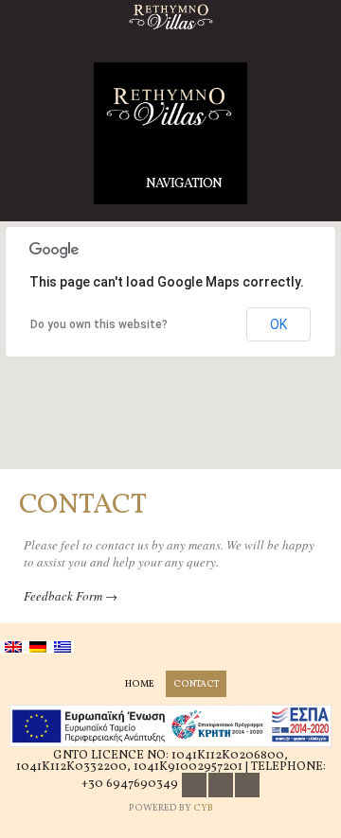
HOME (139, 683)
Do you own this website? (99, 324)
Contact (196, 683)
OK (278, 324)
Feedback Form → (70, 595)
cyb (203, 807)
